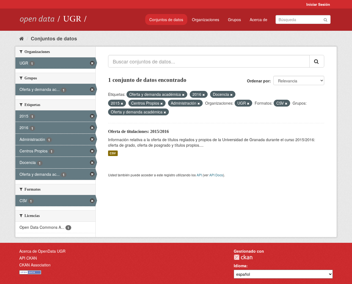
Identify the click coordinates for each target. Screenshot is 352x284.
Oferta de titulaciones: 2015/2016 (138, 131)
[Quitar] (183, 94)
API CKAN (28, 258)
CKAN (243, 257)
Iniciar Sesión (318, 4)
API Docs (216, 174)
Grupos (234, 19)
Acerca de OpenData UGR (42, 251)
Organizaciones (205, 19)
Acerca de (258, 19)
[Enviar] (325, 19)
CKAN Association (35, 265)
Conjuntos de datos (166, 19)
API (199, 174)
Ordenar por (258, 80)
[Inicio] (21, 38)
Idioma (240, 265)
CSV (113, 153)
